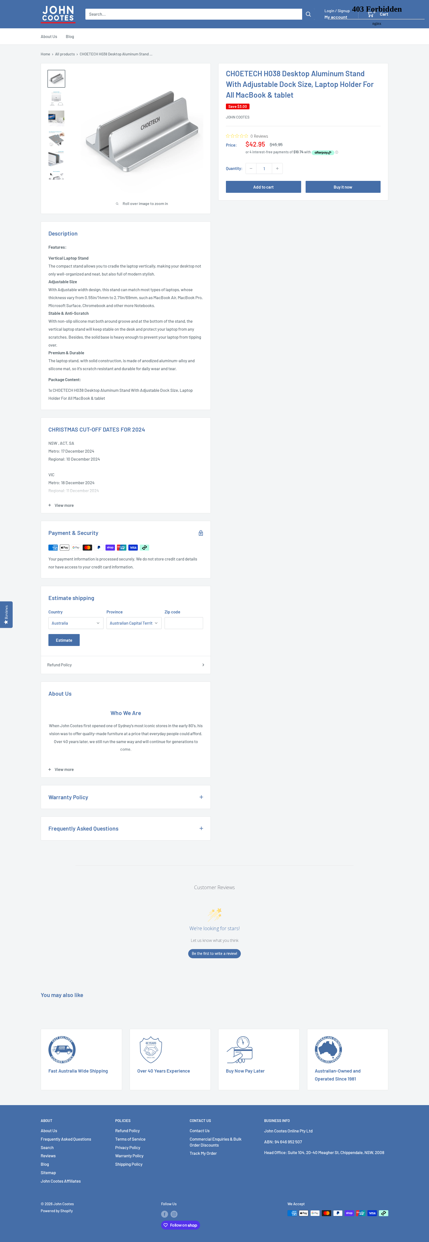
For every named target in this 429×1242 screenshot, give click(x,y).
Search (47, 1147)
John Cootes (238, 117)
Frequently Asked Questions (66, 1138)
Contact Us (200, 1130)
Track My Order (203, 1153)
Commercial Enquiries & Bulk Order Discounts (216, 1141)
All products (65, 54)
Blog (70, 36)
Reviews (48, 1155)
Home (45, 54)
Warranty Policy (129, 1155)
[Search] (308, 14)
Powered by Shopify (57, 1210)
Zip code (172, 611)
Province (115, 611)
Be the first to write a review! (214, 953)
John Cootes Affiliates (61, 1180)
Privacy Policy (127, 1147)
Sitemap (48, 1172)
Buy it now (343, 186)
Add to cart (263, 186)
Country (55, 611)
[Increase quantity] (277, 168)
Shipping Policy (129, 1164)
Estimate (64, 640)
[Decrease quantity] (251, 168)
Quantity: (234, 168)
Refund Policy (59, 664)
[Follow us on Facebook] (164, 1214)
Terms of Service (130, 1138)
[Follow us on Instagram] (174, 1214)
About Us (49, 36)
